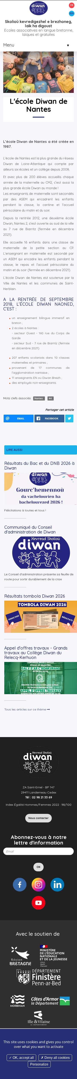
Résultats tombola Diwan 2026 (34, 596)
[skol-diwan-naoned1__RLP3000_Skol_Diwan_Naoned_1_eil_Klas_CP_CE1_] (38, 57)
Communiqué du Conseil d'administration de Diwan (30, 529)
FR (71, 5)
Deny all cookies (57, 1057)
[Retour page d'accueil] (38, 8)
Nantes (38, 398)
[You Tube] (38, 903)
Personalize (39, 1064)
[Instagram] (38, 885)
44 (50, 398)
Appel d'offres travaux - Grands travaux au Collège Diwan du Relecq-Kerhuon (35, 652)
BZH (72, 13)
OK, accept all (23, 1057)
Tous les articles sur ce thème (25, 709)
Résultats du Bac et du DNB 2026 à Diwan (39, 466)
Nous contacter (38, 818)
